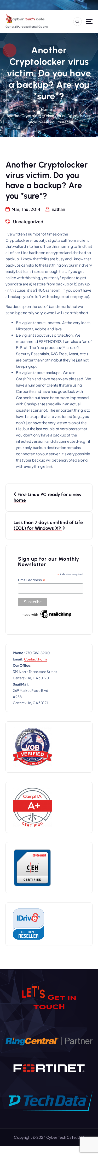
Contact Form (35, 659)
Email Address (31, 580)
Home (46, 109)
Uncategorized (28, 221)
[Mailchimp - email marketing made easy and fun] (47, 614)
